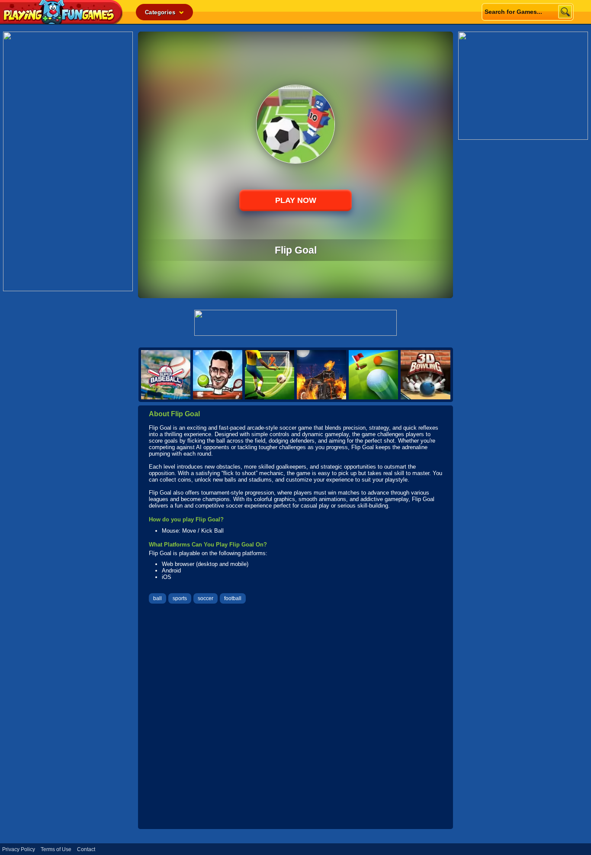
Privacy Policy (18, 849)
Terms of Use (56, 849)
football (232, 598)
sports (180, 598)
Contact (86, 849)
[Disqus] (295, 717)
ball (157, 598)
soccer (205, 598)
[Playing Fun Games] (61, 21)
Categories (161, 12)
